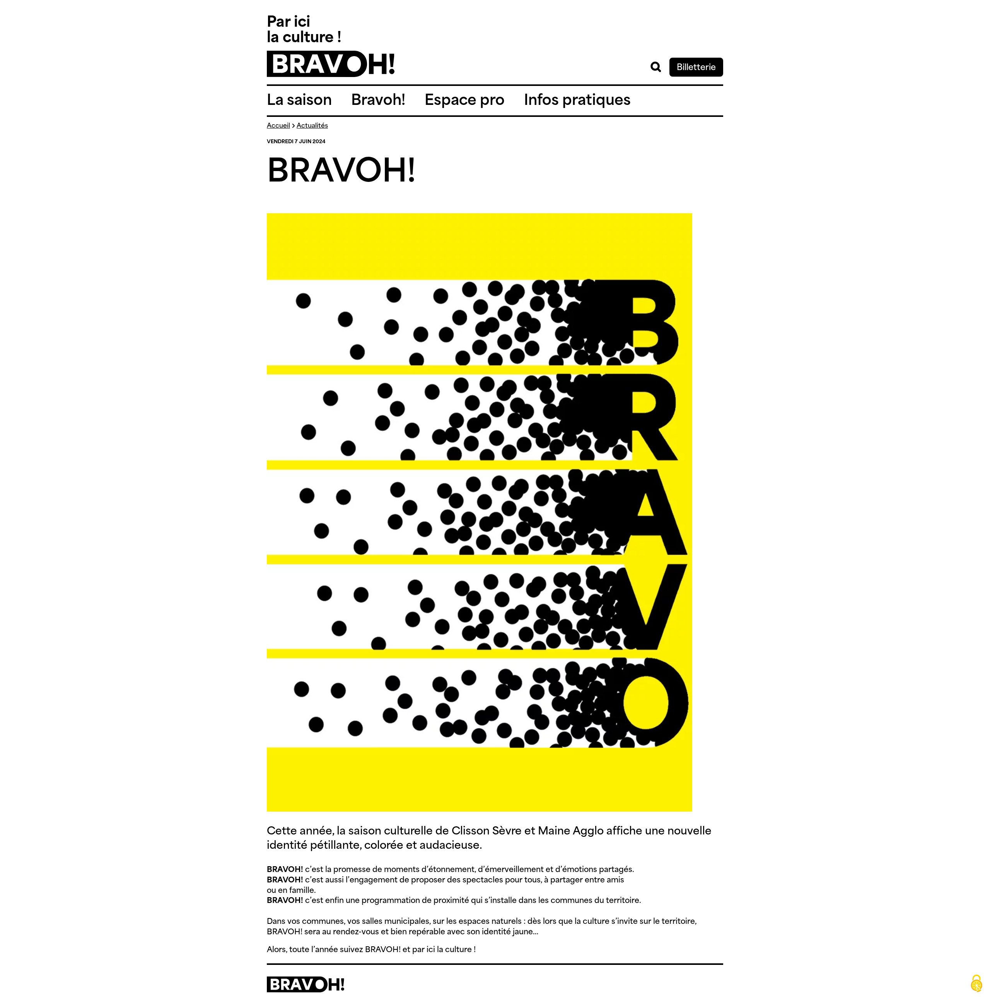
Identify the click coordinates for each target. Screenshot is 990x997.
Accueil (278, 126)
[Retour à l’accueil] (330, 75)
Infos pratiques (577, 101)
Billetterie (696, 68)
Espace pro (465, 101)
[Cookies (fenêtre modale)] (976, 984)
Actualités (312, 126)
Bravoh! (378, 101)
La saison (299, 101)
